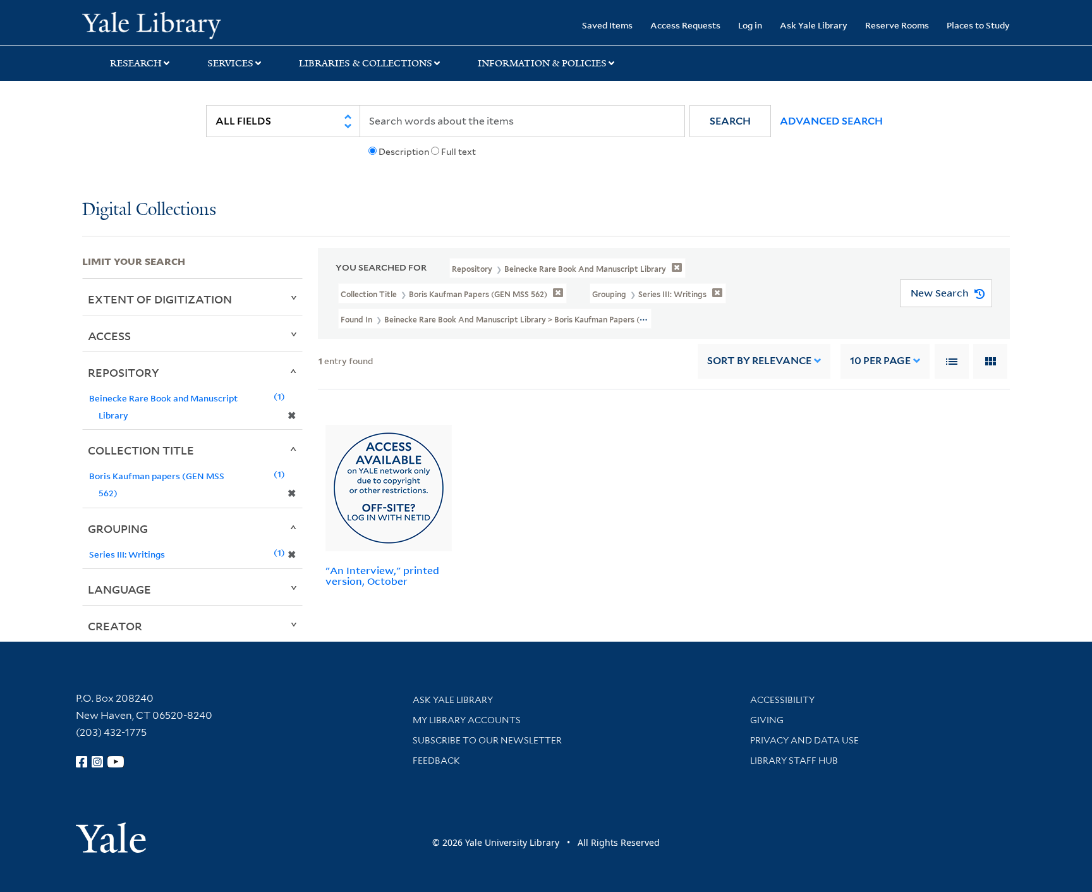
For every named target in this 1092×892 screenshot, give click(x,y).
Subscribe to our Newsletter (487, 740)
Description (404, 152)
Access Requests (685, 25)
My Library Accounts (467, 720)
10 (880, 361)
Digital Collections (149, 210)
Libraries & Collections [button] (365, 63)
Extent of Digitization (160, 299)
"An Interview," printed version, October (382, 575)
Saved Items (607, 25)
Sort (759, 361)
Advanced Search (831, 121)
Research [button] (136, 63)
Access (109, 335)
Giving (767, 720)
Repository (123, 372)
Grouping (118, 528)
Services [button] (230, 63)
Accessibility (782, 700)
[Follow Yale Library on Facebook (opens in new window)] (81, 761)
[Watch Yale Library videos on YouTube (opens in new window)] (115, 761)
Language (119, 589)
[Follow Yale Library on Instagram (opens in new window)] (97, 761)
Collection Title (141, 450)
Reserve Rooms (897, 25)
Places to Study (978, 25)
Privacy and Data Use (804, 740)
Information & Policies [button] (542, 63)
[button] (730, 121)
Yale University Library (151, 24)
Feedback (436, 760)
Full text (458, 152)
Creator (115, 625)
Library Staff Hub (794, 760)
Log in (750, 25)
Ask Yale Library (813, 25)
